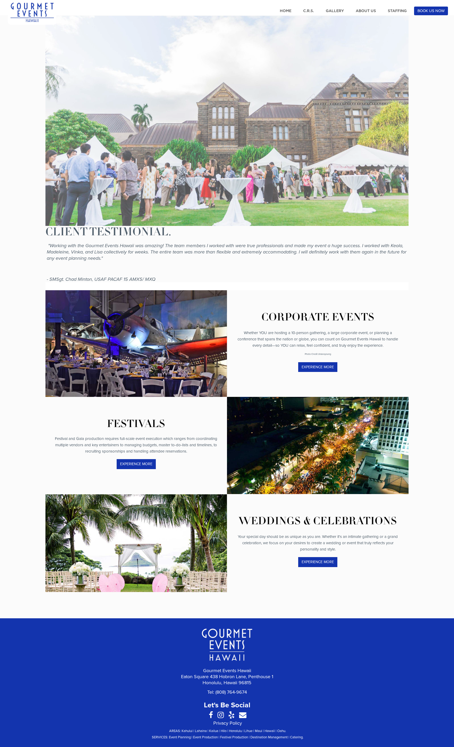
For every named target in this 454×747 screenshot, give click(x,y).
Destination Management (269, 737)
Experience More (318, 367)
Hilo (223, 731)
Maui (258, 731)
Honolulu (235, 731)
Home (285, 11)
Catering (296, 737)
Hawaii (270, 731)
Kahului (187, 731)
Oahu (281, 731)
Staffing (397, 11)
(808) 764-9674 (231, 692)
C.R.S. (308, 11)
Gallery (335, 11)
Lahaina (201, 731)
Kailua (213, 731)
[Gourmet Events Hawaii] (32, 12)
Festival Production (234, 737)
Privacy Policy (227, 723)
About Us (366, 11)
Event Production (205, 737)
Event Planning (180, 737)
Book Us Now (431, 10)
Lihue (248, 731)
